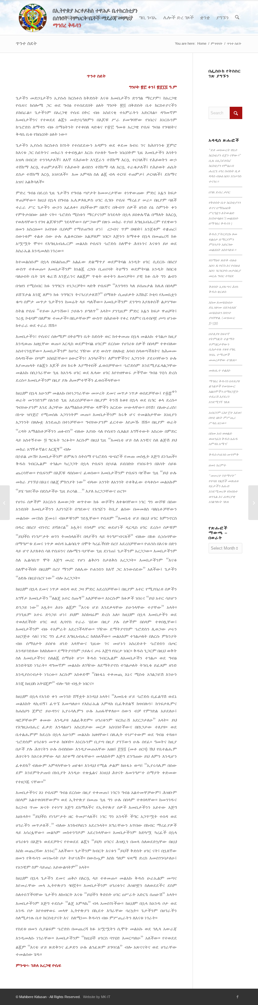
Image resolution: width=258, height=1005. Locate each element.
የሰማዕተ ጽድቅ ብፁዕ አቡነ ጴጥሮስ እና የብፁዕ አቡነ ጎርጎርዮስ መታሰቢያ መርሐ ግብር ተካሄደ (225, 268)
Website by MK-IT (96, 997)
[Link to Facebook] (237, 997)
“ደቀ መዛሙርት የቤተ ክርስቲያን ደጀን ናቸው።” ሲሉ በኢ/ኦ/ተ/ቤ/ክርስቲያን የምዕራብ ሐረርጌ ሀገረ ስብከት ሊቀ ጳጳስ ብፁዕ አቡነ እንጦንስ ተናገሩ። (225, 165)
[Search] (237, 17)
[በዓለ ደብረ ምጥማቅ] (5, 502)
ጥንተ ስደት (26, 43)
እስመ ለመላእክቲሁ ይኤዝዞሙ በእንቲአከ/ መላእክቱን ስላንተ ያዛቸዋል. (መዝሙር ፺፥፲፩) (222, 312)
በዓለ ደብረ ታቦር (219, 192)
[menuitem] (68, 17)
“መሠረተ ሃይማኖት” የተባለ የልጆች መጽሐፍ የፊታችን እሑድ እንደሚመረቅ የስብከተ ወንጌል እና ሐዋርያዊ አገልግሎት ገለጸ (223, 488)
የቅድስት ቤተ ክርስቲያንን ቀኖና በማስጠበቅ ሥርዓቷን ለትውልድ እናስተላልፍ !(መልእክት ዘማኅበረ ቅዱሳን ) (225, 213)
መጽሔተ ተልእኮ (219, 370)
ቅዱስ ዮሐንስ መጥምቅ (223, 454)
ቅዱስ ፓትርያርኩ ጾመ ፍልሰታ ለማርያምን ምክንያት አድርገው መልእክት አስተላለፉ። (223, 241)
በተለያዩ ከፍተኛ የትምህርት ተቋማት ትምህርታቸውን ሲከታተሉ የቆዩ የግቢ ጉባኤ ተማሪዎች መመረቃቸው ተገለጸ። (222, 346)
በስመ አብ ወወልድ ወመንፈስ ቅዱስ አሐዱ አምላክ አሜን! (223, 438)
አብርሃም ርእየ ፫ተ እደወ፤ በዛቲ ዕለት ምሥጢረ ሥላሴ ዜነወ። (225, 417)
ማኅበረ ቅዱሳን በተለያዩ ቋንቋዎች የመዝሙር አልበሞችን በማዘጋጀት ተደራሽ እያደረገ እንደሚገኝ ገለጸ (224, 391)
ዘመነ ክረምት (217, 465)
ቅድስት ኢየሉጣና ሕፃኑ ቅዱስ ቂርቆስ (223, 289)
